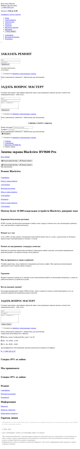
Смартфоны (9, 35)
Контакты (8, 29)
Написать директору (8, 410)
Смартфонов (5, 390)
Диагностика (9, 22)
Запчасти (8, 24)
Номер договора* (7, 127)
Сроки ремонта (10, 20)
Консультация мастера (10, 161)
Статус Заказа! (10, 31)
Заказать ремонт (26, 161)
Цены (7, 18)
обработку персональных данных (24, 74)
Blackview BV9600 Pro (13, 145)
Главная (8, 141)
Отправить (6, 133)
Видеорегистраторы (12, 37)
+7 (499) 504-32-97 (7, 7)
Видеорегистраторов (8, 394)
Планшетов (5, 397)
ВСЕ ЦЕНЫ (5, 157)
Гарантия (8, 25)
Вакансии (4, 406)
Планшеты (9, 39)
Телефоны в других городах (11, 14)
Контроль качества (11, 27)
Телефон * (4, 129)
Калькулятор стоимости (9, 413)
